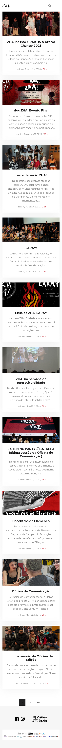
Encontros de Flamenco (31, 521)
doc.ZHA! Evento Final (31, 110)
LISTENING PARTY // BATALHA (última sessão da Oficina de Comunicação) (31, 452)
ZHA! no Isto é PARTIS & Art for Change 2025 (31, 43)
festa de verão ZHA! (31, 175)
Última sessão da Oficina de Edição (31, 658)
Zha (45, 69)
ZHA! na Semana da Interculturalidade (31, 381)
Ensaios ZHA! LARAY (31, 313)
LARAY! (31, 248)
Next (39, 702)
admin (19, 69)
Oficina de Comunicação (31, 591)
